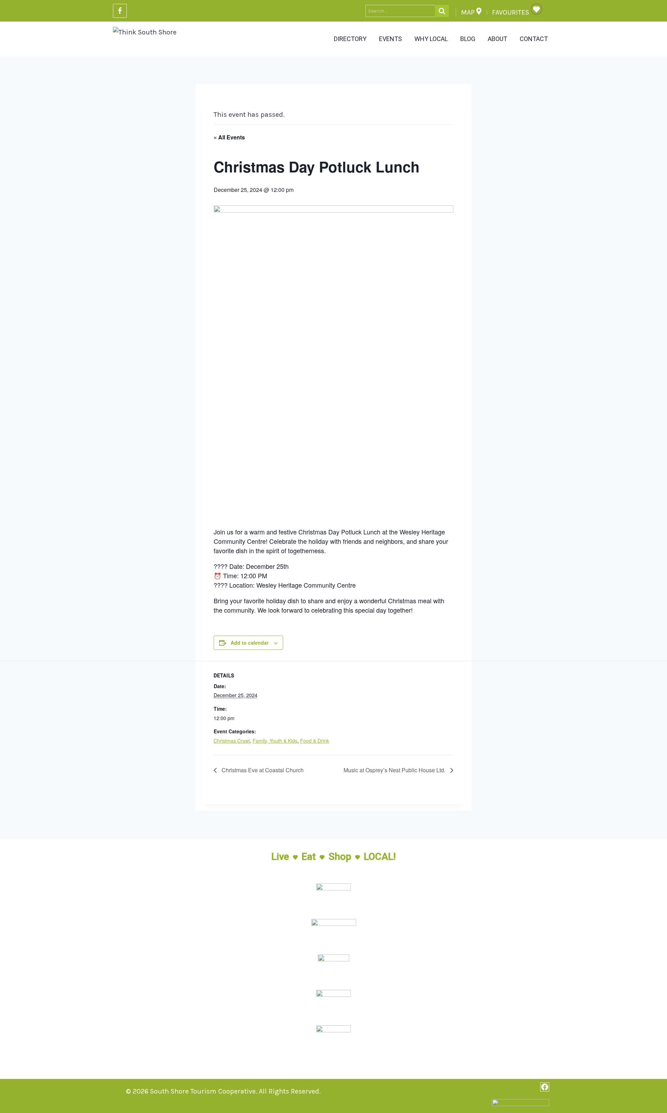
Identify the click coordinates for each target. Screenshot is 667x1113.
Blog (467, 38)
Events (390, 38)
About (497, 38)
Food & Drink (314, 740)
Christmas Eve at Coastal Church (262, 770)
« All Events (229, 137)
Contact (534, 38)
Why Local (431, 38)
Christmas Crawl (232, 740)
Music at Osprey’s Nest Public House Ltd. (395, 770)
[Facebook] (120, 11)
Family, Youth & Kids (275, 740)
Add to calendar (250, 642)
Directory (350, 38)
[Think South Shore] (161, 39)
